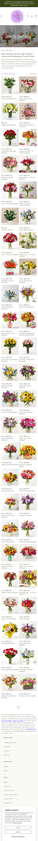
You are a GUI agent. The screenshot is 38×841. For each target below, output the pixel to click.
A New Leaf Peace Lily (9, 98)
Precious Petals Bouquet (27, 542)
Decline (18, 832)
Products (7, 751)
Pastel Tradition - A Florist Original (25, 204)
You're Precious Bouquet (10, 254)
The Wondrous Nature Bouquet (26, 125)
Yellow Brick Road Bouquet (7, 516)
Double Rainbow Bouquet (7, 567)
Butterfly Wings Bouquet (7, 386)
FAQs (5, 782)
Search (6, 766)
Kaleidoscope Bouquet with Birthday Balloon (27, 334)
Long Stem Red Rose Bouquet (8, 152)
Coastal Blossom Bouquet (7, 307)
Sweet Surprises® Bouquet (25, 99)
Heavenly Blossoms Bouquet (26, 670)
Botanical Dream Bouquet (25, 386)
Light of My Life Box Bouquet (26, 567)
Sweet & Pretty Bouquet (9, 592)
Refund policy (8, 803)
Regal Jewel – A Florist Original (27, 178)
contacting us (31, 729)
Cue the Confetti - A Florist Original (26, 152)
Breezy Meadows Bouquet (25, 644)
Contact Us (7, 786)
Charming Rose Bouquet (10, 669)
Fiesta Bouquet (24, 619)
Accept (18, 827)
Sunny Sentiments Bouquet (25, 281)
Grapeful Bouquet (25, 515)
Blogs (5, 770)
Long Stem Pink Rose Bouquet (26, 360)
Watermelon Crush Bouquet (8, 334)
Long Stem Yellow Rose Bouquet (9, 360)
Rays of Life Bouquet (26, 307)
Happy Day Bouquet (8, 125)
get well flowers (6, 721)
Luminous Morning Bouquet (25, 413)
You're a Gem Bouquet (9, 412)
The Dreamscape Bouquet (7, 439)
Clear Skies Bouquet (26, 230)
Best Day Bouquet (7, 491)
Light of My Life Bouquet (10, 464)
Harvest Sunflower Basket (25, 465)
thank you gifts (18, 721)
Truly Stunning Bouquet (9, 203)
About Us (7, 755)
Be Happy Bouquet (8, 643)
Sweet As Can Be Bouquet (25, 439)
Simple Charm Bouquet (27, 696)
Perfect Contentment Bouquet (8, 696)
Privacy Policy (17, 823)
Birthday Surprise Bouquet (7, 281)
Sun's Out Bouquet (8, 542)
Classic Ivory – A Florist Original (27, 255)
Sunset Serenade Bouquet (7, 178)
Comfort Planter (7, 230)
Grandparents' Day (10, 742)
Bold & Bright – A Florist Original (27, 593)
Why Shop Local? (9, 790)
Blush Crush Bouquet (8, 619)
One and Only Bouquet (27, 491)
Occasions (7, 746)
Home (3, 50)
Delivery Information (10, 794)
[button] (28, 16)
